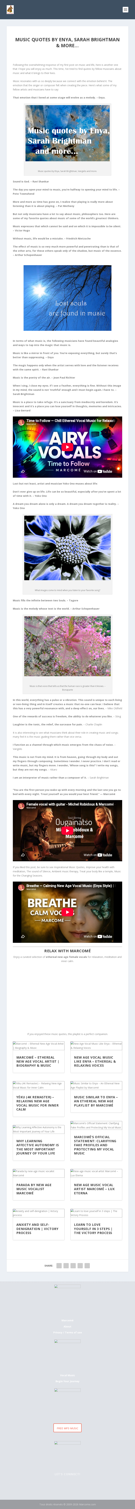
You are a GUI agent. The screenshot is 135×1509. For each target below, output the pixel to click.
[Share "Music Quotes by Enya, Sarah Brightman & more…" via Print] (87, 1265)
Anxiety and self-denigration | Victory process (37, 1228)
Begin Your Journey (67, 1381)
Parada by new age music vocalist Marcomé (34, 1189)
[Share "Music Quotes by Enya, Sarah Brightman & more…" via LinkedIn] (73, 1265)
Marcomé (67, 1320)
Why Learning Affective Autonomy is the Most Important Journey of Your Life (37, 1147)
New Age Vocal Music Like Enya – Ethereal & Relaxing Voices (95, 1061)
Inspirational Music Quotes (69, 867)
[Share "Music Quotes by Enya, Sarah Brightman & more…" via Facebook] (59, 1265)
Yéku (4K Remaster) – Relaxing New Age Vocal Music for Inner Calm (37, 1103)
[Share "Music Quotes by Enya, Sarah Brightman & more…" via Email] (80, 1265)
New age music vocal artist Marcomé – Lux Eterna (94, 1189)
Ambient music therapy (65, 871)
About (67, 1326)
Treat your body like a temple (96, 871)
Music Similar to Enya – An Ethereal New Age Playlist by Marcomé (96, 1101)
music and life (86, 64)
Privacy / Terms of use (67, 1332)
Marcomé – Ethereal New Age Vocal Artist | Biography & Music (37, 1061)
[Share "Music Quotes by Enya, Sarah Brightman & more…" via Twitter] (66, 1265)
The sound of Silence (38, 871)
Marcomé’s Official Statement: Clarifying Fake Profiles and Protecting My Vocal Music (95, 1145)
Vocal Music (67, 1375)
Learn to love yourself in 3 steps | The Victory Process (93, 1228)
